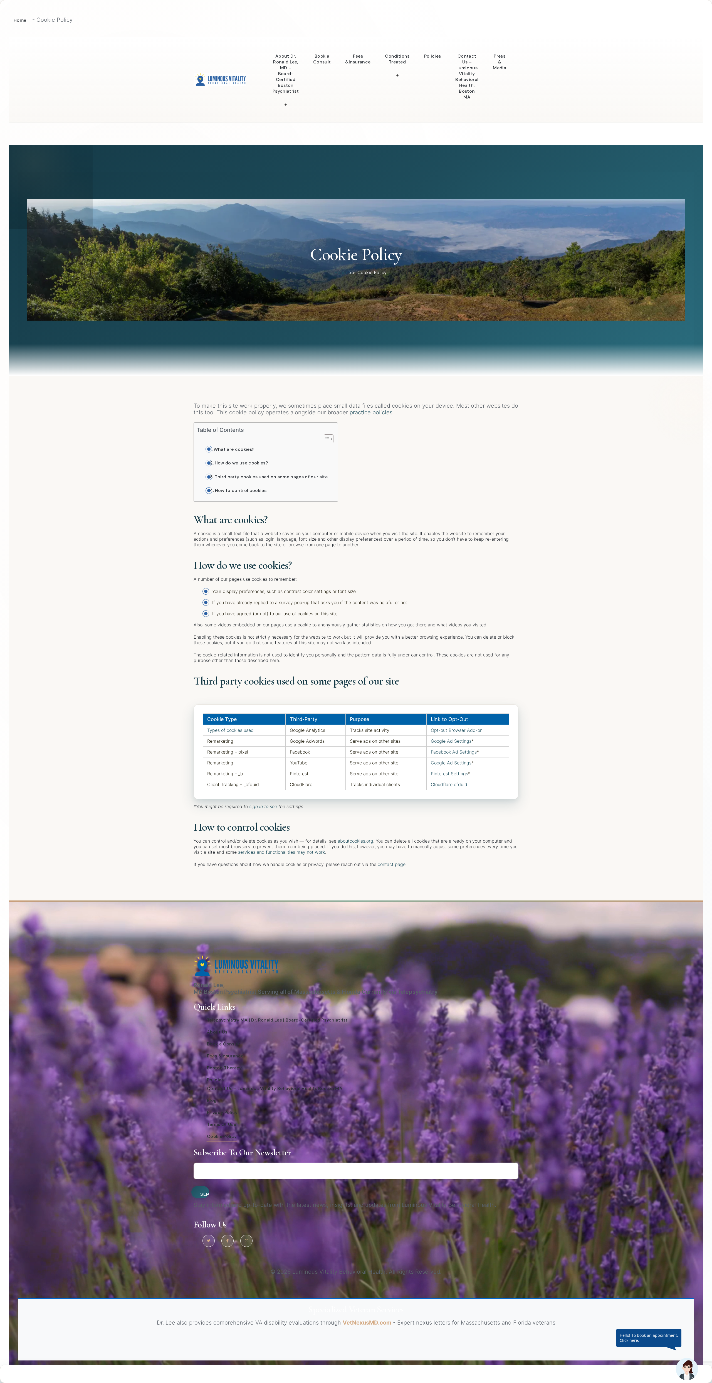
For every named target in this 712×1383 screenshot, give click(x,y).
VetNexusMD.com (367, 1322)
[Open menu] (270, 46)
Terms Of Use (221, 1124)
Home (20, 20)
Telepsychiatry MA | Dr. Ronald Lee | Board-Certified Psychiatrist (277, 1020)
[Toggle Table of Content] (326, 439)
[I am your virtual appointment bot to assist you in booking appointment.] (687, 1369)
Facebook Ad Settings (454, 752)
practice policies (371, 412)
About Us (217, 1032)
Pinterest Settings (449, 773)
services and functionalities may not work (281, 852)
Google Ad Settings (451, 741)
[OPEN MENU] (286, 103)
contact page (392, 864)
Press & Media (499, 62)
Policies (432, 56)
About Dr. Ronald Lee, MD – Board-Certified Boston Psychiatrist (286, 73)
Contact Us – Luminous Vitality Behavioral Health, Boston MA (466, 76)
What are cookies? (234, 449)
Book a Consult (322, 59)
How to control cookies (240, 490)
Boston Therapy (224, 1068)
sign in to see (263, 806)
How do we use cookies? (241, 463)
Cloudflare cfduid (449, 784)
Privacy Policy (222, 1112)
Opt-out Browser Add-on (457, 730)
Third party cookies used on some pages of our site (271, 477)
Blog (212, 1100)
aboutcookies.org (355, 841)
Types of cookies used (230, 730)
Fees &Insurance (357, 59)
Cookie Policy (222, 1136)
